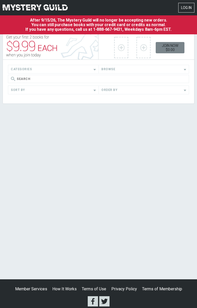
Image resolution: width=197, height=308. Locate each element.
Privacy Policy (124, 288)
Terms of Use (94, 288)
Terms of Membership (162, 288)
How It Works (64, 288)
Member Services (31, 288)
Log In (186, 8)
